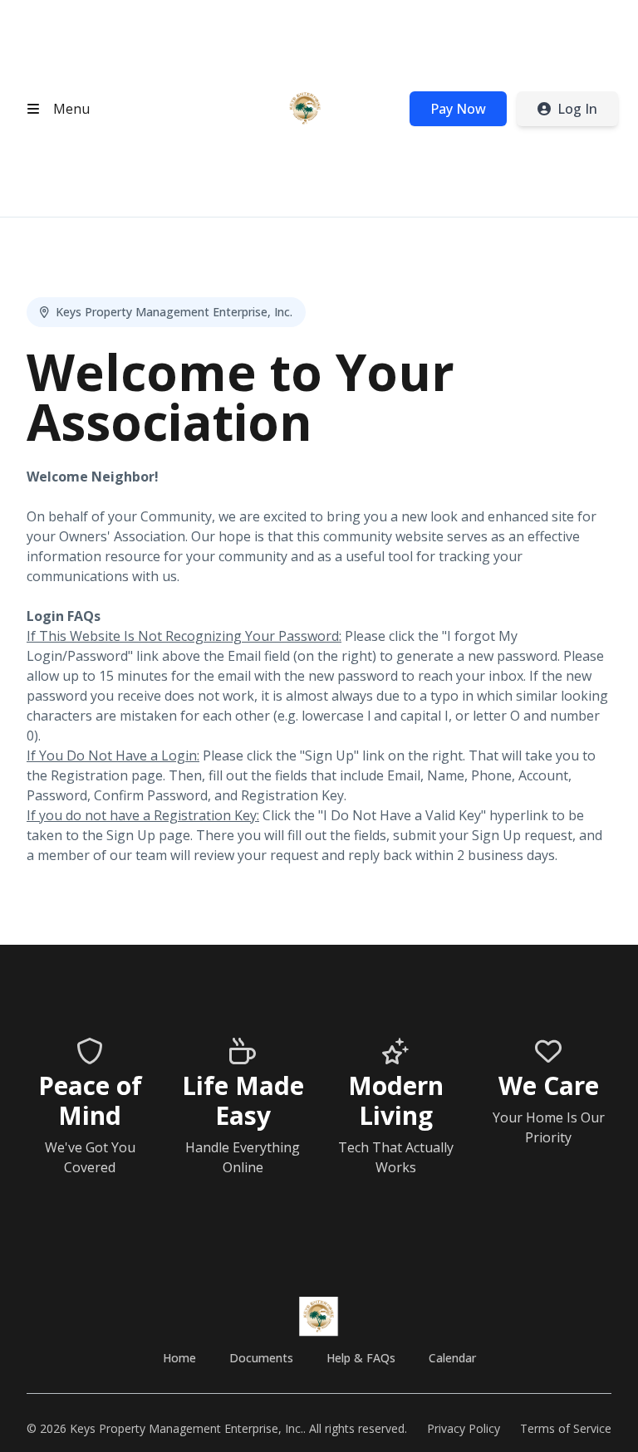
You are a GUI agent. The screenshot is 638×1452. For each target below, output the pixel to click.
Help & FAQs (360, 1358)
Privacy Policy (463, 1428)
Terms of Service (565, 1428)
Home (179, 1358)
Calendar (452, 1358)
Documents (261, 1358)
